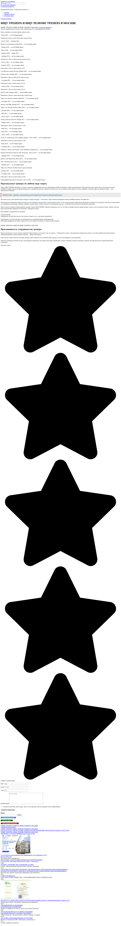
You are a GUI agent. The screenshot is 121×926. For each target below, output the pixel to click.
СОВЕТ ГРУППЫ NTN (8, 876)
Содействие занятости (7, 6)
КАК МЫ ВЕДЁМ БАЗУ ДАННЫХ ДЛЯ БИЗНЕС (16, 913)
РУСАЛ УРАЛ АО (6, 856)
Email (3, 787)
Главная (6, 12)
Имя (2, 784)
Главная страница (6, 19)
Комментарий (5, 803)
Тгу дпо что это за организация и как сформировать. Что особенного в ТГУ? (24, 855)
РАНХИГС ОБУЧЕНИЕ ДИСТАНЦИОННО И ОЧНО (17, 864)
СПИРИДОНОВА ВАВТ (8, 827)
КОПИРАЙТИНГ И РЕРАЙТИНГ (11, 907)
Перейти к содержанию (8, 1)
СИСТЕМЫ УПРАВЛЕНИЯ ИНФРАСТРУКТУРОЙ (17, 918)
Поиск (3, 813)
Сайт (2, 790)
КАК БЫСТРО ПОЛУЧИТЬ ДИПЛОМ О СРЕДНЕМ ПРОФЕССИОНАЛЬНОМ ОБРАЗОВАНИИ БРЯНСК (33, 871)
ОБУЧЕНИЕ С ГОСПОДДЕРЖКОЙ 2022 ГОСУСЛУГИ (18, 833)
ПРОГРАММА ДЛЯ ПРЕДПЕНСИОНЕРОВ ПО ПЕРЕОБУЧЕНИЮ (21, 860)
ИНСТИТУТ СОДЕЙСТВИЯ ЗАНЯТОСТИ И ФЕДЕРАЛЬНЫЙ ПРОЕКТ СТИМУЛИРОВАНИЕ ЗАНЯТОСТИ (35, 900)
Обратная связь (8, 15)
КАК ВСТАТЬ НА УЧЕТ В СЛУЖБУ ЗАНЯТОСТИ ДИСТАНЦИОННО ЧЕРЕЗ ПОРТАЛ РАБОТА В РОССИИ (35, 830)
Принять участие (9, 14)
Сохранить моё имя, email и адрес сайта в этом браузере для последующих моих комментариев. (31, 806)
